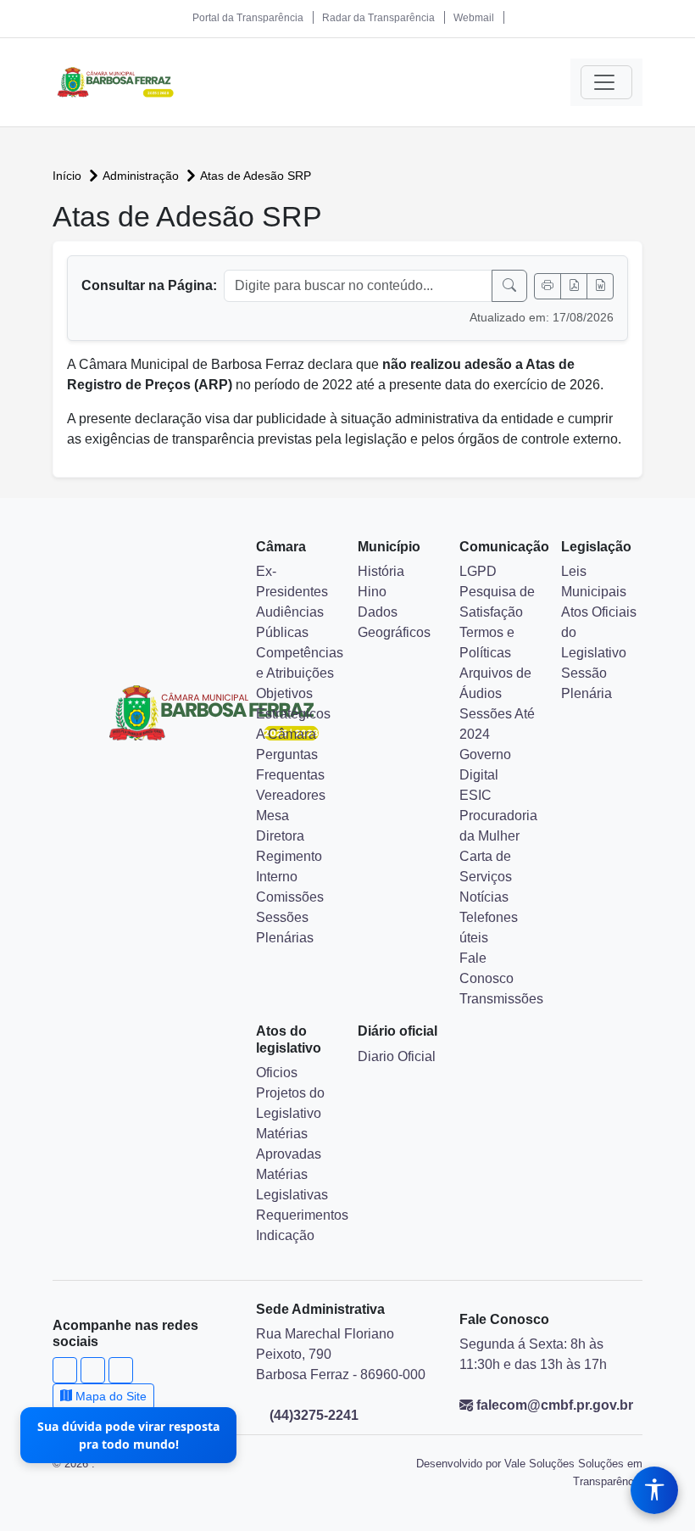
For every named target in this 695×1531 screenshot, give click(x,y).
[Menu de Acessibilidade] (654, 1490)
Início (69, 175)
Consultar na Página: (149, 285)
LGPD (478, 571)
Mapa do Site (109, 1396)
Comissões (290, 897)
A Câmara (286, 734)
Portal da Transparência (247, 18)
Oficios (276, 1072)
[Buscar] (509, 286)
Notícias (484, 897)
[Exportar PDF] (573, 286)
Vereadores (290, 795)
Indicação (285, 1235)
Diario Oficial (397, 1056)
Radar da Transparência (378, 18)
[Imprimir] (547, 286)
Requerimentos (302, 1215)
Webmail (473, 18)
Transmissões (501, 999)
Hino (372, 591)
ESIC (475, 795)
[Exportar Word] (600, 286)
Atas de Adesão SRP (255, 175)
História (381, 571)
